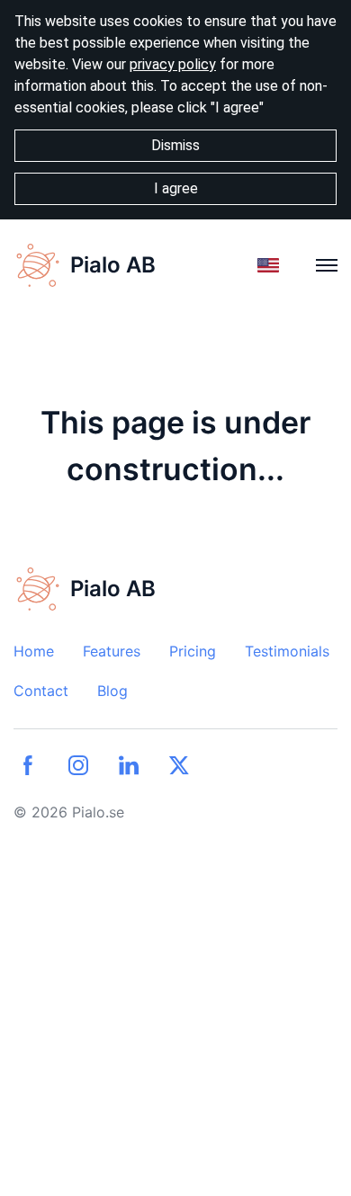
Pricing (192, 651)
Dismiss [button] (175, 145)
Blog (112, 691)
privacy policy (173, 64)
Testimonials (287, 651)
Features (111, 651)
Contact (41, 691)
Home (34, 651)
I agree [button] (176, 188)
